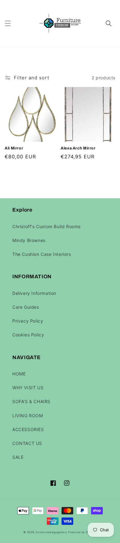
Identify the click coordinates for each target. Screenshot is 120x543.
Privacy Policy (27, 320)
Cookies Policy (28, 334)
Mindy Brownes (29, 240)
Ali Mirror (14, 148)
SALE (17, 457)
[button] (7, 23)
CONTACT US (27, 443)
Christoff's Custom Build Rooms (46, 226)
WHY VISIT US (27, 387)
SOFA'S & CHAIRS (31, 401)
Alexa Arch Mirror (78, 148)
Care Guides (25, 307)
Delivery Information (34, 293)
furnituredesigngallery (51, 532)
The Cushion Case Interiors (41, 254)
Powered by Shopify (82, 532)
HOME (19, 373)
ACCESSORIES (28, 429)
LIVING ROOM (27, 415)
